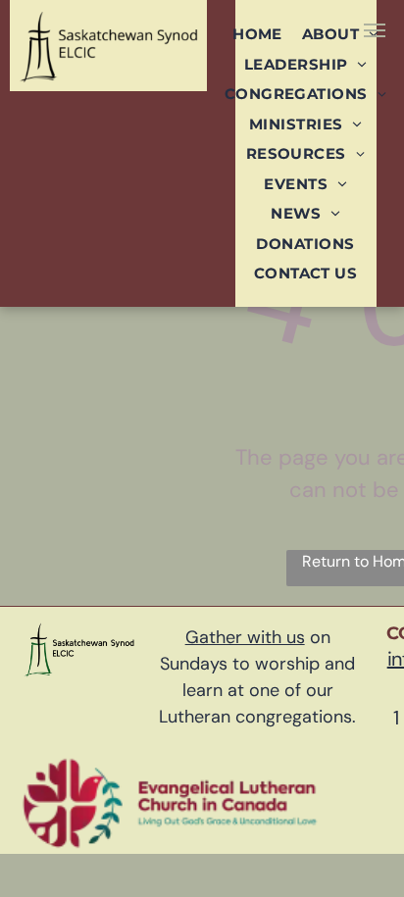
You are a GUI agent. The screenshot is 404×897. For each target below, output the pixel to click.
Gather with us (245, 637)
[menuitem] (257, 34)
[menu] (374, 30)
